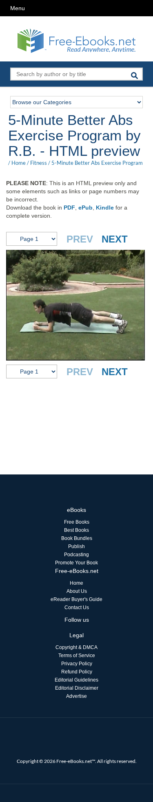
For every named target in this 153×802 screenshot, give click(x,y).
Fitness (38, 163)
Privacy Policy (76, 664)
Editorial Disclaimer (76, 688)
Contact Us (76, 607)
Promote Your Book (76, 563)
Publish (76, 546)
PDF (69, 207)
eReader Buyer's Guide (76, 599)
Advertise (76, 696)
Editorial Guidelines (76, 680)
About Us (77, 591)
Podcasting (76, 554)
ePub (85, 207)
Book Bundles (76, 538)
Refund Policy (76, 672)
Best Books (76, 530)
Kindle (105, 207)
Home (18, 163)
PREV (80, 239)
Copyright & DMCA (76, 647)
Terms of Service (76, 655)
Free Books (76, 522)
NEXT (115, 239)
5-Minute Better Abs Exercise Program (97, 163)
